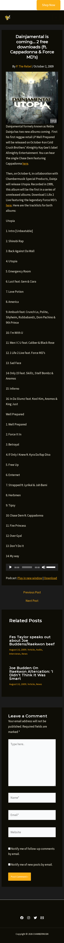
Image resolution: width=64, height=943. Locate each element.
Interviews (14, 653)
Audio (39, 649)
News (25, 653)
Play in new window (29, 578)
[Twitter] (35, 917)
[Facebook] (21, 917)
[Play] (10, 567)
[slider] (51, 567)
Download (50, 578)
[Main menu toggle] (56, 17)
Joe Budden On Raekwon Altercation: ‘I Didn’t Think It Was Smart (31, 673)
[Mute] (43, 567)
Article (31, 649)
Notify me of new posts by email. (31, 864)
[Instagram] (28, 917)
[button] (46, 5)
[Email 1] (42, 917)
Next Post (32, 600)
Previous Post (32, 592)
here (25, 163)
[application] (32, 567)
